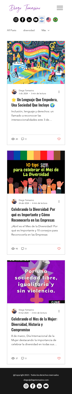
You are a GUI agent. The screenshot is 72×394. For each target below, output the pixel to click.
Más (44, 30)
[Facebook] (22, 19)
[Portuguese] (55, 19)
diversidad (29, 30)
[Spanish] (41, 19)
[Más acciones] (60, 92)
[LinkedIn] (29, 19)
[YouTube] (35, 19)
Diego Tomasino (25, 8)
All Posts (11, 30)
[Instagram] (16, 19)
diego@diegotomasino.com (36, 380)
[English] (48, 19)
